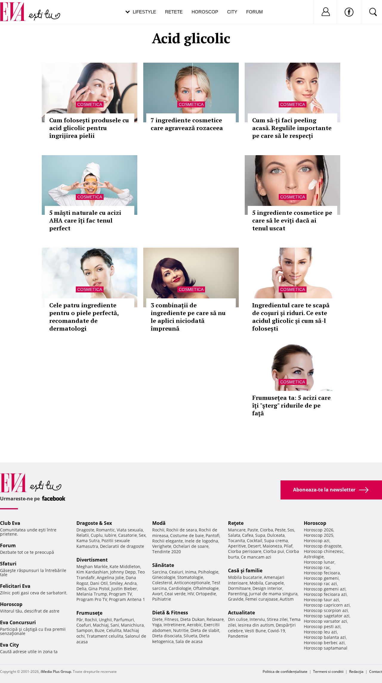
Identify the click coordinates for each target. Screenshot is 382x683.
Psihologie (208, 572)
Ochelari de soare (191, 546)
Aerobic (194, 625)
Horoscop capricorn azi (327, 605)
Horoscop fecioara (322, 573)
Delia (81, 588)
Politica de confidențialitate (285, 671)
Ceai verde (175, 593)
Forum (254, 11)
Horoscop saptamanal (325, 648)
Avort (157, 593)
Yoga (157, 625)
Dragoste (85, 530)
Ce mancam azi (256, 557)
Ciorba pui (273, 551)
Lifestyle (144, 11)
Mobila (256, 583)
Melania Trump (91, 594)
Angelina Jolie (110, 577)
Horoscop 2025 (318, 535)
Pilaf (288, 546)
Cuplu (97, 535)
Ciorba (266, 530)
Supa (260, 535)
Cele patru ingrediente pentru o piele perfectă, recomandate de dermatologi (83, 316)
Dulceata (276, 535)
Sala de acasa (189, 641)
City (232, 11)
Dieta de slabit (204, 630)
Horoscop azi (316, 540)
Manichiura (132, 625)
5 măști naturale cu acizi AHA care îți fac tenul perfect (85, 220)
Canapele (274, 583)
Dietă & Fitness (170, 612)
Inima (190, 572)
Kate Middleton (125, 566)
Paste (252, 530)
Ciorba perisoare (244, 551)
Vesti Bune (255, 630)
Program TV (120, 594)
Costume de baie (187, 535)
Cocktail (254, 540)
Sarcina (159, 572)
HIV (190, 593)
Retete (174, 11)
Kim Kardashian (92, 572)
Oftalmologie (206, 588)
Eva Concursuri (18, 622)
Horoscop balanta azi (325, 637)
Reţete (236, 523)
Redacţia (356, 671)
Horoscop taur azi (321, 599)
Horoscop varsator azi (325, 621)
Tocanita (236, 540)
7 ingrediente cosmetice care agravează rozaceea (187, 124)
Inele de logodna (201, 541)
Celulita (113, 630)
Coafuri (83, 625)
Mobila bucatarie (245, 577)
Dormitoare (239, 588)
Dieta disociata (167, 636)
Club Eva (10, 523)
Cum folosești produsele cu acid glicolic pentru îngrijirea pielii (89, 128)
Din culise (238, 619)
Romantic (105, 530)
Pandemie (238, 636)
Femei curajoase (261, 599)
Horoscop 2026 (318, 530)
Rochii (91, 619)
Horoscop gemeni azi (325, 589)
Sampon (84, 630)
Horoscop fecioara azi (325, 594)
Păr (79, 619)
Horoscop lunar (319, 562)
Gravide (236, 599)
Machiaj (101, 625)
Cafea (247, 535)
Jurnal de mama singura (273, 593)
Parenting (237, 593)
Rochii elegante (167, 541)
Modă (159, 523)
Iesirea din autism (256, 625)
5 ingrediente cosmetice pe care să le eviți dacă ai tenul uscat (292, 220)
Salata (234, 535)
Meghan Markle (92, 566)
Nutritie (181, 630)
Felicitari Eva (15, 586)
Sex (142, 535)
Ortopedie (206, 593)
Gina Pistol (99, 588)
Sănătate (163, 565)
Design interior (267, 588)
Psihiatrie (161, 599)
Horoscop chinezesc (324, 551)
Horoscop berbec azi (324, 642)
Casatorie (127, 535)
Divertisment (92, 559)
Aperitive (237, 546)
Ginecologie (163, 577)
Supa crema (276, 540)
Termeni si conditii (328, 671)
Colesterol (162, 582)
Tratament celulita (105, 636)
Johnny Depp (123, 572)
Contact (375, 671)
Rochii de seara (181, 530)
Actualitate (241, 612)
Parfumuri (124, 619)
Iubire (110, 535)
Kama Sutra (88, 540)
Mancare (237, 530)
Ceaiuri (176, 572)
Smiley (116, 583)
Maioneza (272, 546)
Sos (290, 530)
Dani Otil (99, 583)
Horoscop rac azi (320, 583)
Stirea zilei (277, 619)
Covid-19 (276, 630)
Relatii (82, 535)
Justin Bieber (124, 588)
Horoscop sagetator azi (326, 616)
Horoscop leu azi (320, 632)
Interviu (257, 619)
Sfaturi (8, 563)
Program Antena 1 (127, 599)
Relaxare (215, 619)
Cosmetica (89, 104)
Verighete (161, 546)
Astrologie (314, 556)
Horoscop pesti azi (322, 626)
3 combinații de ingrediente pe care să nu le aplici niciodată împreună (188, 316)
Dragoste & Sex (94, 523)
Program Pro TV (91, 599)
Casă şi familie (245, 570)
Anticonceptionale (192, 582)
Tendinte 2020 (166, 551)
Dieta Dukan (192, 619)
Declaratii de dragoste (122, 546)
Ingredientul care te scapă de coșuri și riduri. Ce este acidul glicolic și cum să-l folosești (290, 316)
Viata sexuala (130, 530)
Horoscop (205, 11)
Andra (130, 583)
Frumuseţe (89, 613)
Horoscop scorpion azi (326, 610)
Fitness (171, 619)
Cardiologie (180, 588)
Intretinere (174, 625)
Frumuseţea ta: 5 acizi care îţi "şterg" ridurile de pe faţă (291, 405)
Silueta (190, 636)
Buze (99, 630)
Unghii (105, 619)
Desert (254, 546)
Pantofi (212, 535)
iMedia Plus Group (56, 671)
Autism (287, 599)
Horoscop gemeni (321, 578)
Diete (157, 619)
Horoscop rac (317, 567)
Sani (114, 625)
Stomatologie (190, 577)
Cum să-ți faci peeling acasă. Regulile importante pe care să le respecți (292, 128)
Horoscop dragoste (322, 546)
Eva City (9, 645)
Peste (280, 530)
